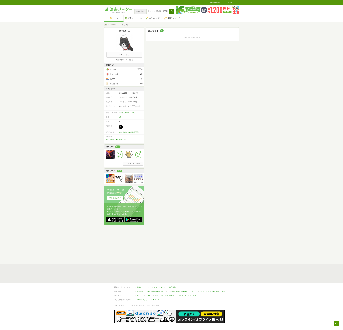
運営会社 (140, 291)
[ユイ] (138, 158)
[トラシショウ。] (110, 158)
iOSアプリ (155, 299)
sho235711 (114, 25)
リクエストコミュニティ (187, 295)
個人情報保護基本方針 (155, 291)
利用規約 (172, 287)
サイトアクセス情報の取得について (212, 291)
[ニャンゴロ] (129, 158)
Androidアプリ (142, 299)
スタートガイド (159, 287)
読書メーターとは (143, 287)
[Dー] (110, 182)
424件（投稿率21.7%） (127, 113)
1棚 (120, 117)
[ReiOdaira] (119, 158)
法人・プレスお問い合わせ (164, 295)
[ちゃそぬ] (138, 182)
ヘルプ (139, 295)
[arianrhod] (129, 182)
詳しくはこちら (115, 198)
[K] (119, 182)
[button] (171, 11)
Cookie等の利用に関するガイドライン (181, 291)
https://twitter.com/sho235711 (129, 132)
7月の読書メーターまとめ (124, 60)
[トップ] (105, 25)
